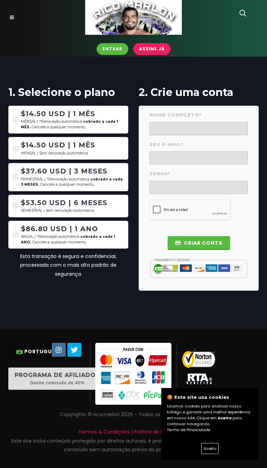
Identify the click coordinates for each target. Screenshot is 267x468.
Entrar (112, 49)
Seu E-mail (166, 144)
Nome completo (175, 115)
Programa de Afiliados (57, 378)
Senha (159, 174)
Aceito (210, 448)
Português (41, 351)
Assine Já (152, 49)
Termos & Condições (104, 431)
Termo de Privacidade (188, 430)
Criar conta (202, 243)
